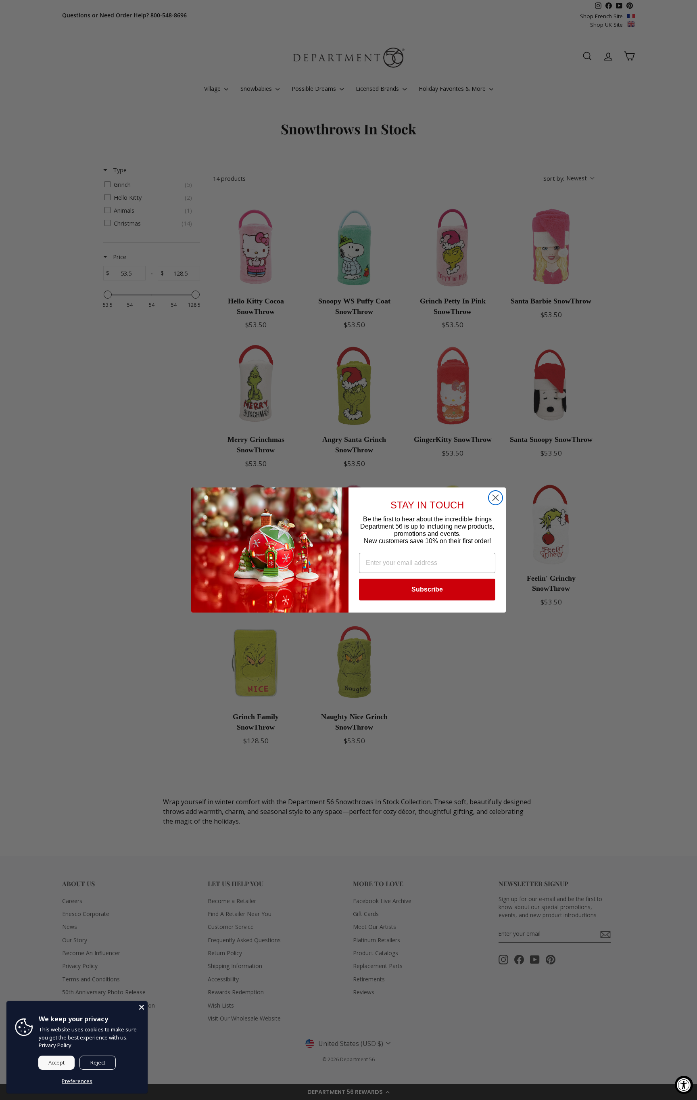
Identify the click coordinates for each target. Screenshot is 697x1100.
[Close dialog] (495, 498)
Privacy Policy (55, 1045)
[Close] (142, 1007)
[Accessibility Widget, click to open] (684, 1085)
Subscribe (427, 589)
